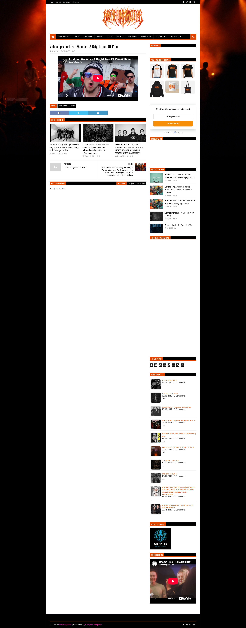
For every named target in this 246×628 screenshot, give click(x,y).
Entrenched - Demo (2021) (170, 460)
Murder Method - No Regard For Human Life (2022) (178, 420)
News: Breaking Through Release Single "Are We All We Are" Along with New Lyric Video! (64, 147)
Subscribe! (173, 123)
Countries (87, 36)
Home (51, 2)
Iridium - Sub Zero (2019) (170, 394)
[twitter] (186, 2)
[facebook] (183, 2)
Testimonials (161, 36)
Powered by (168, 132)
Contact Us (75, 2)
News (73, 106)
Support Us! (66, 2)
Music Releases (64, 36)
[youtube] (190, 2)
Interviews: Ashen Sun (169, 380)
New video (63, 106)
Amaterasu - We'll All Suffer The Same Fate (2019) (177, 447)
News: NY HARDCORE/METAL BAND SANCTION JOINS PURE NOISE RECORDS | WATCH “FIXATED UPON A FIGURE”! (129, 149)
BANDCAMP (132, 36)
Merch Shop (146, 36)
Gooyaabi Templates (93, 625)
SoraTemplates (65, 625)
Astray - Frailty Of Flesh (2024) (178, 225)
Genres (109, 36)
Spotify (120, 36)
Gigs (77, 36)
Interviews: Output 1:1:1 (170, 474)
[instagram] (193, 2)
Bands (99, 36)
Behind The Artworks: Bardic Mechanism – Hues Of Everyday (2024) (178, 189)
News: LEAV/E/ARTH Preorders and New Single (176, 407)
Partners (58, 2)
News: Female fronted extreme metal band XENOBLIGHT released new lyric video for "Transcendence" (96, 149)
